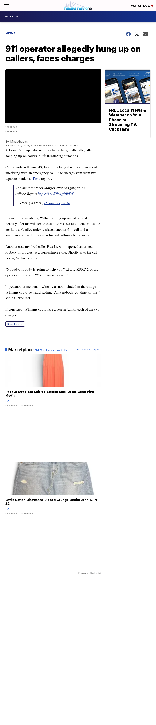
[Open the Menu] (6, 5)
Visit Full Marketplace (88, 349)
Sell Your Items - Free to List (51, 350)
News (10, 33)
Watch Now (141, 6)
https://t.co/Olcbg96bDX (56, 193)
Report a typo (15, 324)
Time (36, 178)
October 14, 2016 (57, 202)
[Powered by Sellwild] (95, 573)
